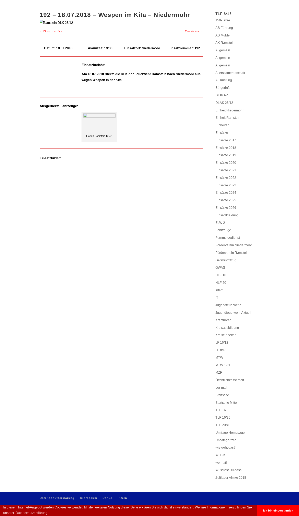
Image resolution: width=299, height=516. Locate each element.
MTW (219, 357)
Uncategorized (226, 440)
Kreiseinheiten (225, 335)
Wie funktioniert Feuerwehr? (213, 18)
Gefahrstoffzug (225, 260)
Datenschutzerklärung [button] (31, 513)
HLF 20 (220, 282)
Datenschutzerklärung (215, 3)
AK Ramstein (225, 42)
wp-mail (221, 462)
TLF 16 (220, 410)
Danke (247, 3)
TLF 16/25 (222, 417)
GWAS (220, 267)
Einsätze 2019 (225, 155)
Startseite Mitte (226, 402)
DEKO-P (221, 95)
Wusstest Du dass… (230, 470)
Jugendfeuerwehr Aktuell (233, 312)
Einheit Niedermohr (229, 110)
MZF (218, 372)
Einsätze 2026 (225, 207)
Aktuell (185, 18)
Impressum (234, 3)
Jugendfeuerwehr (228, 305)
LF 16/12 (221, 342)
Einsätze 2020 (225, 162)
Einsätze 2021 (225, 170)
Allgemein (222, 50)
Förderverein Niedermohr (233, 245)
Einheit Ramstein (227, 117)
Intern (256, 3)
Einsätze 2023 (225, 185)
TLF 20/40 (222, 425)
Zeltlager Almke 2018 (230, 477)
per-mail (221, 387)
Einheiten (222, 125)
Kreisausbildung (227, 327)
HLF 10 (220, 275)
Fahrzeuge (223, 230)
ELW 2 (220, 222)
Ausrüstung (223, 80)
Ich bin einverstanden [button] (278, 510)
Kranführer (223, 320)
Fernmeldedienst (227, 237)
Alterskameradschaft (230, 73)
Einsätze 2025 (225, 200)
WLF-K (220, 455)
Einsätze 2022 (225, 177)
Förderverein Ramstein (232, 252)
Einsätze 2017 (225, 140)
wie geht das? (225, 447)
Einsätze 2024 (225, 192)
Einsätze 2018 (225, 148)
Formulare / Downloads (269, 18)
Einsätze (221, 132)
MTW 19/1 (222, 365)
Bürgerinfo (243, 18)
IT (216, 297)
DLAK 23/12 (224, 103)
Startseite (222, 395)
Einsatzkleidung (227, 215)
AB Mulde (222, 35)
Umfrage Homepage (230, 432)
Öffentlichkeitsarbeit (229, 380)
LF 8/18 (220, 350)
